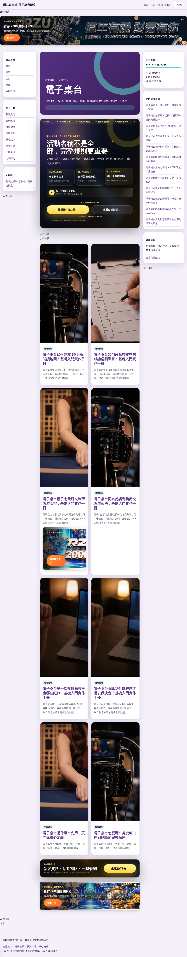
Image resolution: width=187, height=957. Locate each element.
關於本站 (31, 946)
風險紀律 (10, 139)
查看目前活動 (112, 209)
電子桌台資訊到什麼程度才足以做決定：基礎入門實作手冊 (115, 693)
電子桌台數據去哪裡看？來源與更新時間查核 (163, 200)
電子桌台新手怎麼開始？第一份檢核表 (163, 179)
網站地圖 (43, 946)
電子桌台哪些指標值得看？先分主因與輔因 (163, 211)
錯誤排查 (10, 145)
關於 (167, 4)
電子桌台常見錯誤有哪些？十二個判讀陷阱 (163, 190)
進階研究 (10, 158)
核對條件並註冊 (68, 209)
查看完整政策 (153, 257)
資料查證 (10, 120)
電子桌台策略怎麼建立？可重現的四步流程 (163, 169)
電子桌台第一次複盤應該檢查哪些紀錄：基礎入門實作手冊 (64, 693)
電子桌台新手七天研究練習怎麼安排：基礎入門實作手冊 (64, 503)
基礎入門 (10, 114)
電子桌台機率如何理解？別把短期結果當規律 (163, 148)
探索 (145, 4)
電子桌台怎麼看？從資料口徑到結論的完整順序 (115, 835)
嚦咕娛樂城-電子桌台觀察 (19, 5)
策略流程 (10, 133)
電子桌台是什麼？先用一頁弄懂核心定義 (64, 835)
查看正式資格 (120, 868)
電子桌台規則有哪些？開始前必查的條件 (163, 127)
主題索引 (7, 946)
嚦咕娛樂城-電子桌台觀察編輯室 (19, 183)
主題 (153, 4)
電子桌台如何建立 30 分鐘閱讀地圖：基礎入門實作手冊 (64, 359)
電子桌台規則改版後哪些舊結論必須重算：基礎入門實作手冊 (115, 359)
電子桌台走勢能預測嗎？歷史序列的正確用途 (163, 221)
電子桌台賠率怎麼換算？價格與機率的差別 (163, 159)
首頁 (8, 66)
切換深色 (178, 5)
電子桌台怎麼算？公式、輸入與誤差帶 (163, 138)
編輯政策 (10, 91)
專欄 (160, 4)
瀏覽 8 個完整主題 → (55, 107)
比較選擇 (10, 152)
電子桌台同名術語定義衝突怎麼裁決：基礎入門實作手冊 (115, 503)
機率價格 (10, 126)
